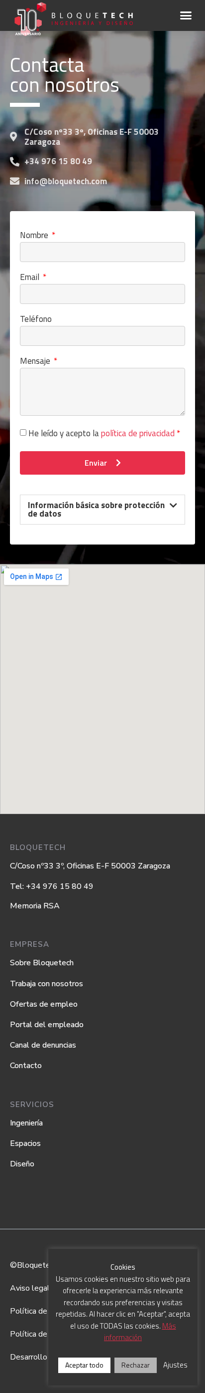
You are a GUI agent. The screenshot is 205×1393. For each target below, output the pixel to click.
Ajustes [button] (175, 1365)
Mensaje (36, 362)
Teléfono (36, 320)
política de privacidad (138, 433)
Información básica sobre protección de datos (96, 509)
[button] (186, 15)
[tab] (102, 509)
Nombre (35, 236)
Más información (140, 1332)
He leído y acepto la (104, 433)
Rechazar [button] (135, 1365)
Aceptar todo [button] (84, 1365)
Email (30, 278)
